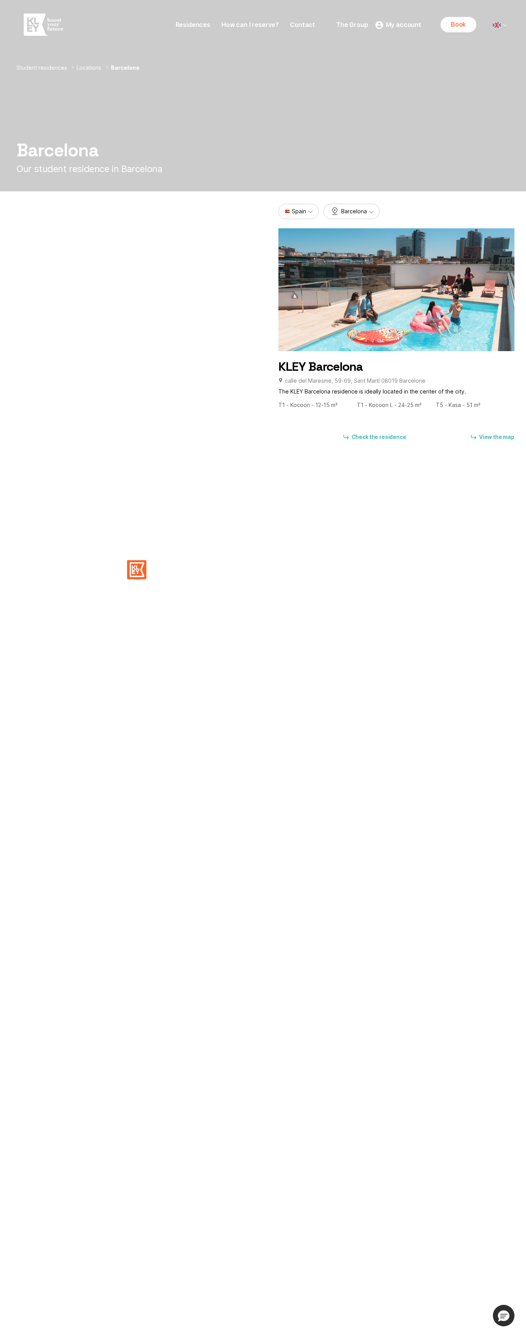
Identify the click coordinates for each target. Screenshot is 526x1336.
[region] (136, 317)
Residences (193, 25)
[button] (136, 569)
